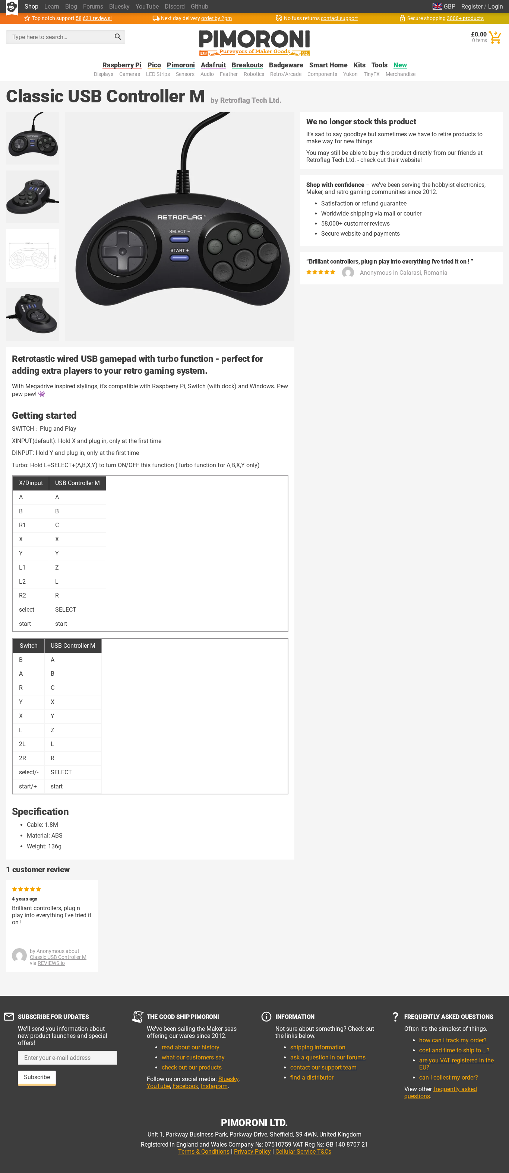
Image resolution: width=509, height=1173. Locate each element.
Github (199, 6)
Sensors (185, 74)
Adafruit (213, 65)
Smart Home (328, 65)
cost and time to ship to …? (454, 1050)
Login (495, 6)
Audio (207, 74)
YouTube (147, 6)
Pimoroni (181, 65)
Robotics (254, 74)
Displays (103, 74)
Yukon (350, 74)
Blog (71, 6)
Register (472, 6)
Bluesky (119, 6)
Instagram (214, 1086)
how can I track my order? (453, 1040)
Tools (380, 65)
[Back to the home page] (254, 43)
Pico (154, 65)
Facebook (185, 1086)
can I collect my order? (448, 1077)
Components (322, 74)
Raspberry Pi (122, 65)
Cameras (129, 74)
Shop (31, 6)
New (400, 65)
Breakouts (247, 65)
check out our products (192, 1067)
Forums (93, 6)
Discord (175, 6)
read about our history (190, 1047)
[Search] (118, 37)
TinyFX (372, 74)
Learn (51, 6)
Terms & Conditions (204, 1151)
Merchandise (400, 74)
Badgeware (286, 65)
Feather (229, 74)
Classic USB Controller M (58, 957)
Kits (360, 65)
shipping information (317, 1047)
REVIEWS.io (51, 963)
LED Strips (158, 74)
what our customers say (193, 1057)
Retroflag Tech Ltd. (251, 100)
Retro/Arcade (285, 74)
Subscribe (37, 1077)
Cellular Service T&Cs (303, 1151)
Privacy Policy (252, 1151)
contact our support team (323, 1067)
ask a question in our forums (328, 1057)
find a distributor (311, 1077)
